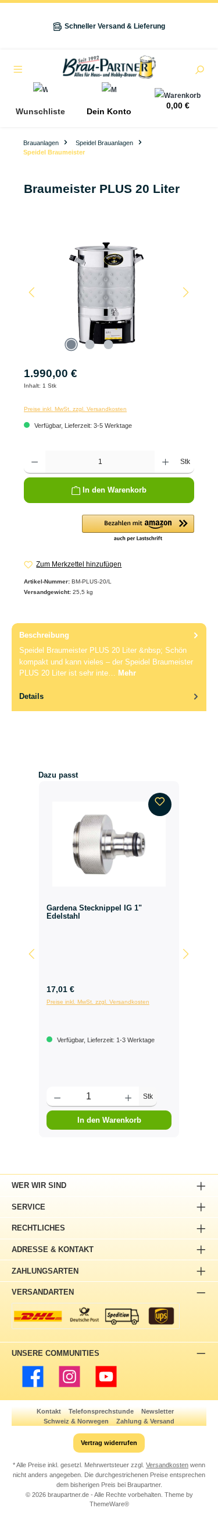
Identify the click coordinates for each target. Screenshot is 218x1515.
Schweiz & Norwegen (76, 1421)
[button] (138, 529)
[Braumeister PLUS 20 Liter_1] (109, 292)
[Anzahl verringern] (34, 462)
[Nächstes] (185, 292)
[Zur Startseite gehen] (109, 67)
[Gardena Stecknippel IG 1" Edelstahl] (109, 844)
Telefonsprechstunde (101, 1411)
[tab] (109, 653)
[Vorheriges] (32, 292)
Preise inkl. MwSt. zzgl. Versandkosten (75, 409)
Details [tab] (31, 696)
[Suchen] (199, 71)
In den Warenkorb (109, 1120)
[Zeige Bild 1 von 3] (71, 344)
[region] (109, 292)
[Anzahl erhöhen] (165, 462)
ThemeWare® (109, 1503)
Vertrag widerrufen (109, 1442)
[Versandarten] (96, 1316)
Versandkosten (167, 1464)
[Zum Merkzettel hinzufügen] (159, 804)
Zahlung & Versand (145, 1421)
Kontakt (49, 1411)
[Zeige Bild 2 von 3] (90, 344)
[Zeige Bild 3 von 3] (108, 344)
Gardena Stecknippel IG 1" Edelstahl (94, 912)
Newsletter (157, 1411)
